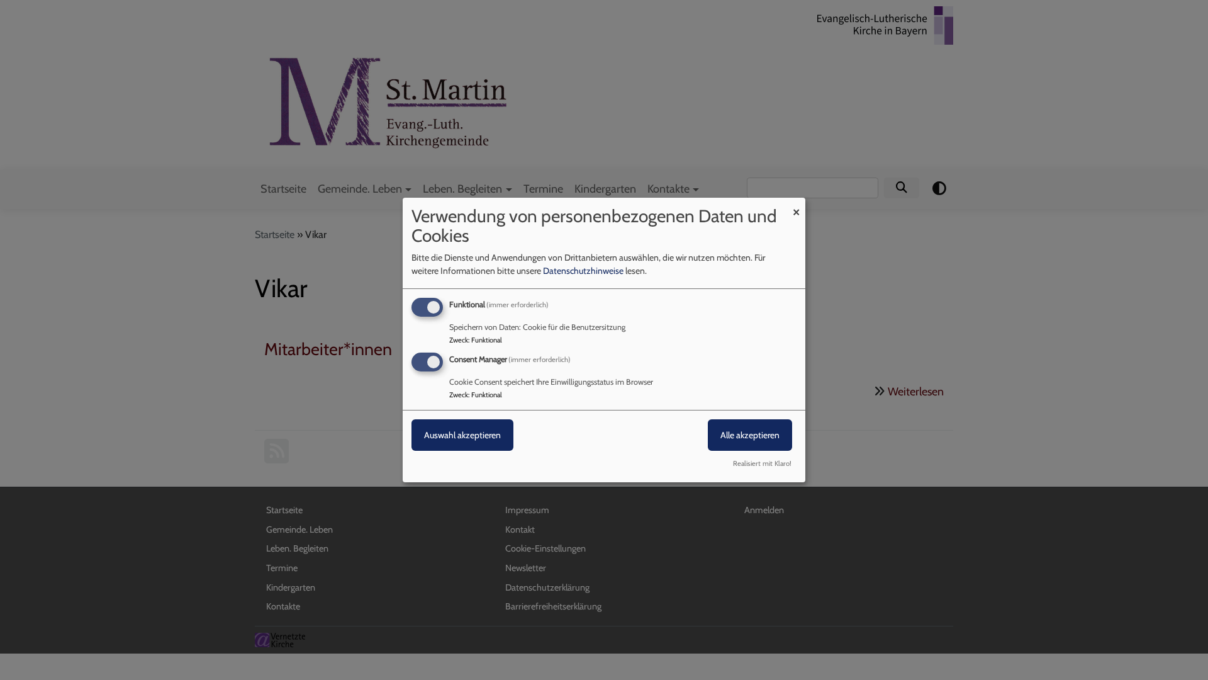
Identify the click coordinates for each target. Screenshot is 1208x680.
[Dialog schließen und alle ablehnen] (795, 205)
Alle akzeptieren (750, 435)
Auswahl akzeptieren (462, 435)
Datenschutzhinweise (583, 270)
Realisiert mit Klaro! (762, 463)
